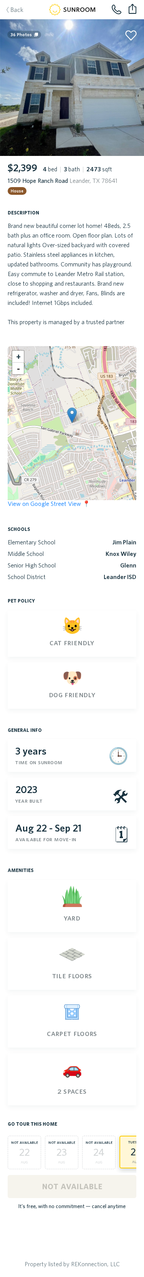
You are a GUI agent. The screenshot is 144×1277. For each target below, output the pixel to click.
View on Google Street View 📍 (49, 503)
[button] (72, 415)
